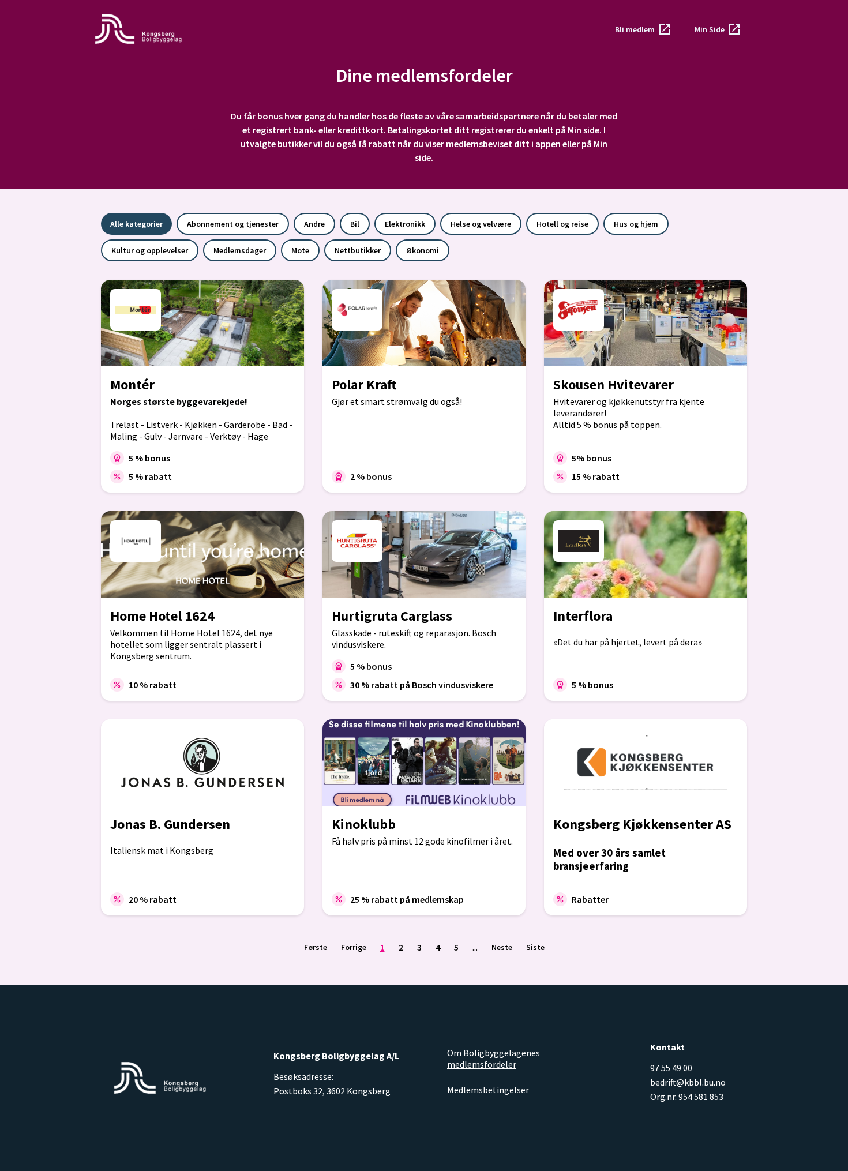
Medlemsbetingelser (488, 1089)
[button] (643, 29)
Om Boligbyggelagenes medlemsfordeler (493, 1058)
